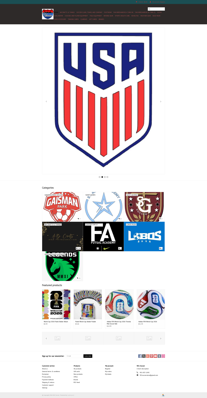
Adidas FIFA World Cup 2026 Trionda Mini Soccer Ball (119, 323)
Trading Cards (73, 19)
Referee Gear (108, 16)
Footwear (108, 12)
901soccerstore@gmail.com (149, 375)
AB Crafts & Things (67, 12)
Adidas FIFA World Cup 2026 (147, 322)
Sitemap (44, 388)
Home (56, 12)
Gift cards (93, 19)
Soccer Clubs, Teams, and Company (89, 12)
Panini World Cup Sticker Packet (85, 322)
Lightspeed (70, 395)
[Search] (149, 9)
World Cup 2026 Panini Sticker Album (56, 322)
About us (45, 369)
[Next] (160, 101)
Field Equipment (96, 16)
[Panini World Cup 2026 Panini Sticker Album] (56, 304)
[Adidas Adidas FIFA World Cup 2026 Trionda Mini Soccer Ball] (119, 304)
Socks (159, 12)
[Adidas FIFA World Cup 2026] (151, 304)
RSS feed (77, 382)
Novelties (135, 16)
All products (77, 369)
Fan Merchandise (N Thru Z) (145, 12)
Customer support (48, 385)
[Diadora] (88, 338)
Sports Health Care (122, 16)
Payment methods (48, 380)
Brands (101, 19)
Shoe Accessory (60, 19)
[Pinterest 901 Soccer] (151, 356)
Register (107, 369)
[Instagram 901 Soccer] (163, 356)
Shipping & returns (48, 382)
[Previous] (46, 101)
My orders (108, 371)
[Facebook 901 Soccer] (140, 356)
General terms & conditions (51, 371)
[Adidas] (57, 338)
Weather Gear (145, 16)
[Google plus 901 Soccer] (147, 356)
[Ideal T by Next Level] (149, 338)
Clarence (84, 19)
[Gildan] (118, 338)
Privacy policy (46, 377)
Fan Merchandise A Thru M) (123, 12)
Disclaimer (45, 374)
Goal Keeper (58, 16)
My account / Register (158, 2)
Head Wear (156, 16)
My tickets (108, 374)
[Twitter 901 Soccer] (144, 356)
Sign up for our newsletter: (53, 356)
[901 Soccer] (47, 14)
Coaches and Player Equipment (76, 16)
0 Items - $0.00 (143, 2)
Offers (76, 377)
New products (78, 374)
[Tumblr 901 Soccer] (159, 356)
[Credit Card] (163, 395)
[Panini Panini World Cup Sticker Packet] (88, 304)
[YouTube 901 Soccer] (155, 356)
